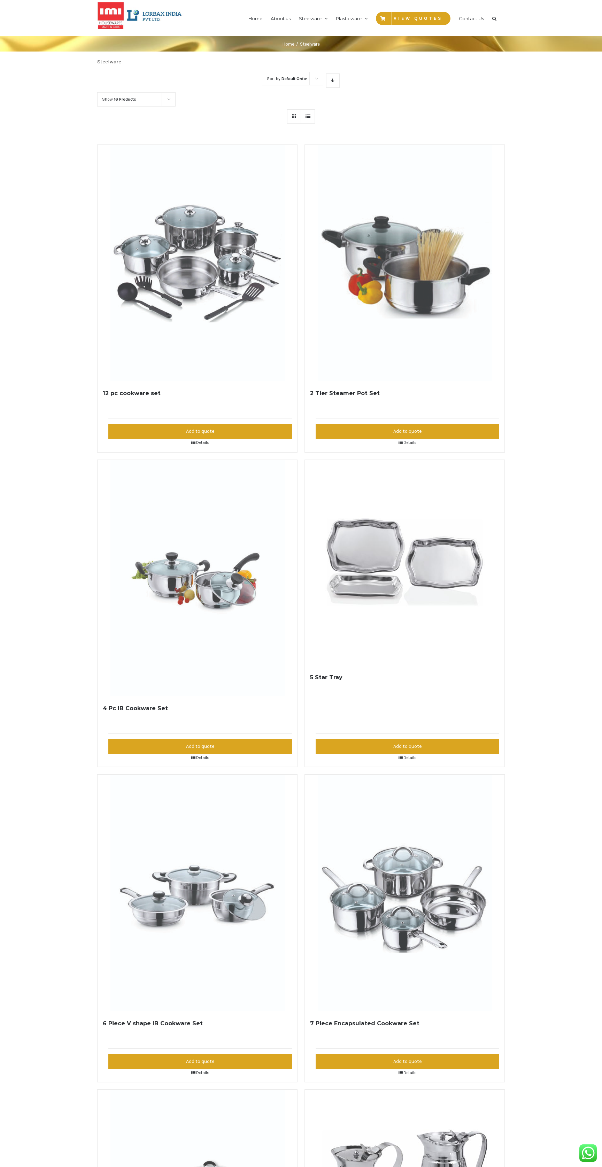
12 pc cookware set (132, 393)
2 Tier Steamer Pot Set (345, 393)
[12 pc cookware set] (197, 263)
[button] (494, 18)
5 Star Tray (326, 677)
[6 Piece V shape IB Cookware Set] (197, 893)
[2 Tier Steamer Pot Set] (405, 263)
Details (202, 442)
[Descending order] (333, 80)
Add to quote (200, 431)
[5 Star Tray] (405, 563)
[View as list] (308, 116)
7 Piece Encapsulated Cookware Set (364, 1023)
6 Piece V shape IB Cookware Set (153, 1023)
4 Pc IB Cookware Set (135, 708)
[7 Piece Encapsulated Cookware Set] (405, 893)
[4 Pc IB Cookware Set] (197, 578)
